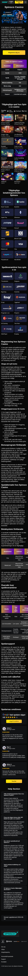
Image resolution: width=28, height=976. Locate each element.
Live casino (11, 111)
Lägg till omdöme (14, 721)
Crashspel (18, 111)
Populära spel (3, 111)
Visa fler (14, 781)
